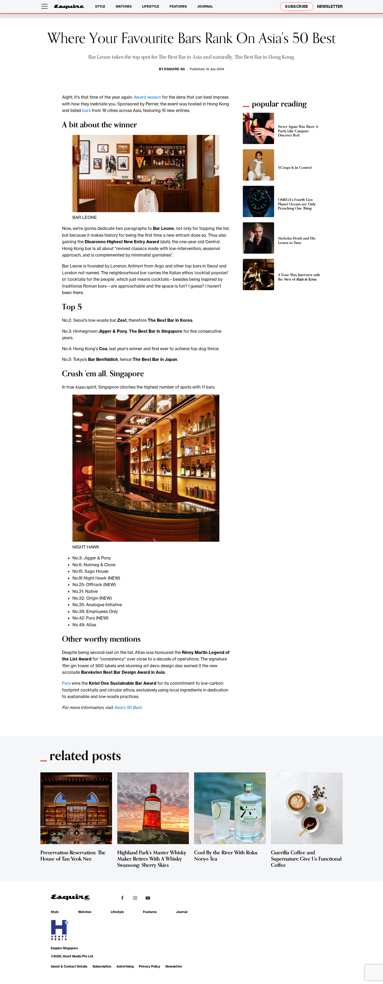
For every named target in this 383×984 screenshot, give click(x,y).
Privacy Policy (149, 966)
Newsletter (173, 966)
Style (100, 6)
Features (178, 6)
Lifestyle (150, 6)
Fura (66, 683)
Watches (124, 6)
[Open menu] (45, 6)
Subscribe (296, 6)
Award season (147, 97)
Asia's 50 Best (127, 707)
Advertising (125, 966)
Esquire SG (174, 69)
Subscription (101, 966)
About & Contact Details (69, 966)
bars (86, 110)
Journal (205, 6)
